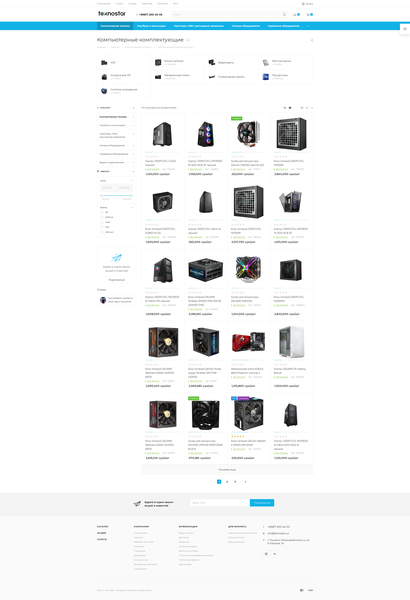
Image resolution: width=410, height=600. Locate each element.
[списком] (307, 107)
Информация (188, 526)
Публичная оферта (189, 560)
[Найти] (284, 14)
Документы (140, 555)
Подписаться (262, 502)
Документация (236, 542)
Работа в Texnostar (144, 542)
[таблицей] (312, 107)
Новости (138, 537)
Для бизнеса (237, 526)
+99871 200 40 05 (150, 14)
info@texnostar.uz (278, 533)
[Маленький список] (285, 107)
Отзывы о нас (141, 560)
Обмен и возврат (188, 546)
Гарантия (184, 542)
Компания (141, 526)
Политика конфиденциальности (196, 555)
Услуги (102, 539)
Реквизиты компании (145, 564)
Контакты (139, 546)
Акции (101, 533)
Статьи (101, 289)
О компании (140, 533)
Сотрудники (140, 568)
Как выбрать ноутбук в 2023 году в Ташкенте (120, 300)
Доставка (184, 537)
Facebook (266, 554)
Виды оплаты (186, 533)
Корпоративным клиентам (242, 533)
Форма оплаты (236, 537)
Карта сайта (185, 564)
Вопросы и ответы (188, 551)
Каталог (103, 526)
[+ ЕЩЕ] (308, 26)
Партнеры (139, 551)
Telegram (274, 554)
